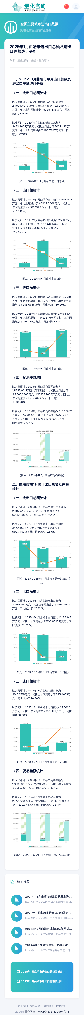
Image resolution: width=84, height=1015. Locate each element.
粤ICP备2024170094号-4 (53, 1011)
